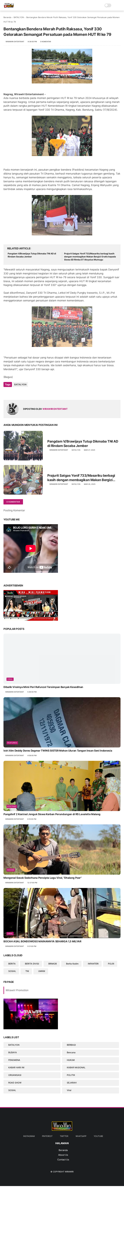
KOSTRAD (11, 806)
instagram (29, 1136)
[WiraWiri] (8, 6)
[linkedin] (30, 392)
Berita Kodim (72, 963)
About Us (63, 1154)
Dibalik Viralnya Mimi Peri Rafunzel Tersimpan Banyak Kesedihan (43, 687)
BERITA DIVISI (32, 963)
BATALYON (19, 17)
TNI (27, 971)
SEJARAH (72, 1082)
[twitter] (12, 392)
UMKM (41, 971)
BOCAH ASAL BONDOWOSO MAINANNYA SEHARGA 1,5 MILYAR (42, 941)
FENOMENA (14, 1060)
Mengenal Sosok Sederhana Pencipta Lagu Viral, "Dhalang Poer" (42, 877)
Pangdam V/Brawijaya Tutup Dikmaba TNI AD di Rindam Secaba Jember (32, 255)
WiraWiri (69, 1171)
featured (12, 743)
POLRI (111, 963)
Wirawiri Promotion (17, 990)
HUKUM (71, 1060)
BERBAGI (71, 1045)
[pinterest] (24, 392)
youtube (98, 1136)
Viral (10, 679)
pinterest (47, 1136)
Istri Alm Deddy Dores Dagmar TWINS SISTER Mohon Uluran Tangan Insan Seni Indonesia (57, 750)
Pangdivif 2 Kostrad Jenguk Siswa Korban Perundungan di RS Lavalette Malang (51, 814)
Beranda (7, 17)
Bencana (71, 1052)
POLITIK (71, 1075)
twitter (64, 1136)
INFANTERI (93, 963)
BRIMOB (52, 963)
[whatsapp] (18, 392)
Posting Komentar (14, 510)
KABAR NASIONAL (76, 1067)
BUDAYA (12, 1052)
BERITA (12, 963)
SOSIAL (12, 971)
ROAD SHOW (14, 1082)
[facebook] (6, 392)
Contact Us (63, 1159)
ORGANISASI (14, 1075)
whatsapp (81, 1136)
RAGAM (10, 870)
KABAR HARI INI (16, 1067)
